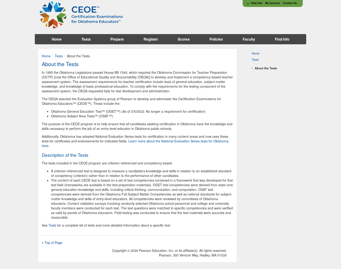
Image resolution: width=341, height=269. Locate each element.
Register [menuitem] (151, 39)
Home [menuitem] (57, 39)
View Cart (256, 3)
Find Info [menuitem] (282, 39)
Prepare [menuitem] (117, 39)
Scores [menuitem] (184, 39)
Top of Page (53, 242)
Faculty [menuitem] (249, 39)
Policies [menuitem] (216, 39)
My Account (272, 3)
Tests (59, 56)
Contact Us (290, 3)
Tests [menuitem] (86, 39)
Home (46, 56)
